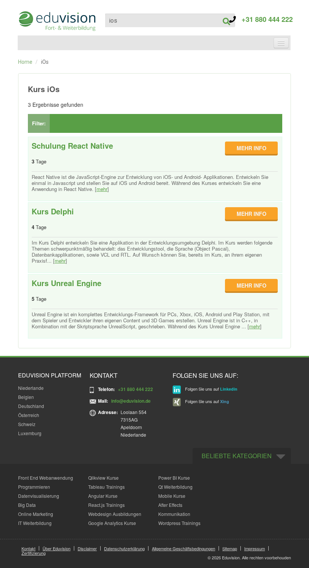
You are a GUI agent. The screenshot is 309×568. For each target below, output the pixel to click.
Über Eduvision (56, 548)
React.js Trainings (106, 505)
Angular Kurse (103, 496)
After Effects (170, 505)
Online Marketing (35, 514)
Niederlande (31, 388)
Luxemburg (29, 433)
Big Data (27, 505)
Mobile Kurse (171, 496)
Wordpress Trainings (179, 523)
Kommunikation (174, 514)
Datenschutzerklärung (124, 548)
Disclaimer (87, 548)
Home (25, 62)
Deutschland (31, 406)
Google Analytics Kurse (112, 523)
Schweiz (26, 424)
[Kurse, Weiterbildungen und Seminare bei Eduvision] (56, 21)
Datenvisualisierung (38, 496)
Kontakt (28, 548)
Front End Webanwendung (45, 477)
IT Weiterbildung (35, 523)
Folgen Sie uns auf (210, 389)
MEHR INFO (251, 148)
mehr (101, 188)
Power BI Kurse (174, 477)
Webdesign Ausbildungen (114, 514)
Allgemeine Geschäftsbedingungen (183, 548)
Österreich (28, 415)
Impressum (254, 548)
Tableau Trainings (106, 486)
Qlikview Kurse (103, 477)
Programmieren (34, 486)
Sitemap (229, 548)
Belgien (26, 397)
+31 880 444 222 (264, 19)
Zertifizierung (33, 553)
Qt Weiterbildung (175, 486)
